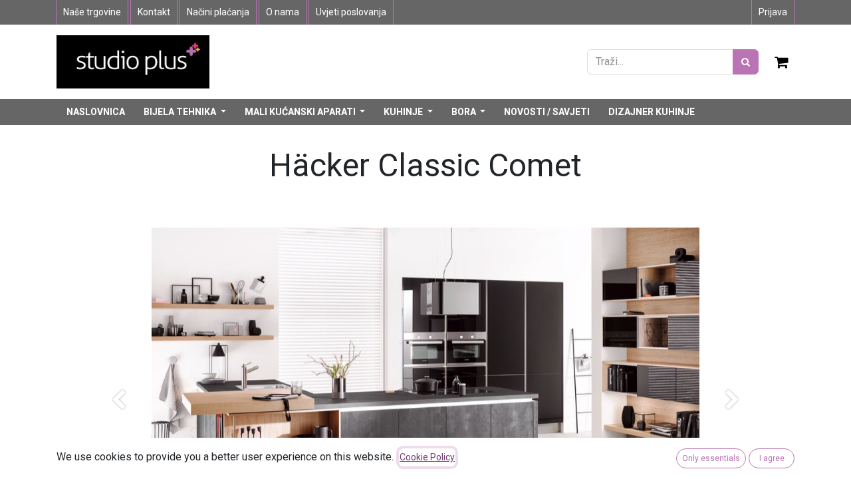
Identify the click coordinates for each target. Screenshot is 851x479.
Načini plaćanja (218, 12)
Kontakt (154, 12)
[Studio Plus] (133, 61)
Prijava (773, 12)
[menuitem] (95, 112)
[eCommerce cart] (781, 62)
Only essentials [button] (711, 458)
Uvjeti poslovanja (351, 12)
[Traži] (746, 62)
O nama (282, 12)
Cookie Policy (427, 457)
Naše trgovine (92, 12)
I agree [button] (772, 458)
